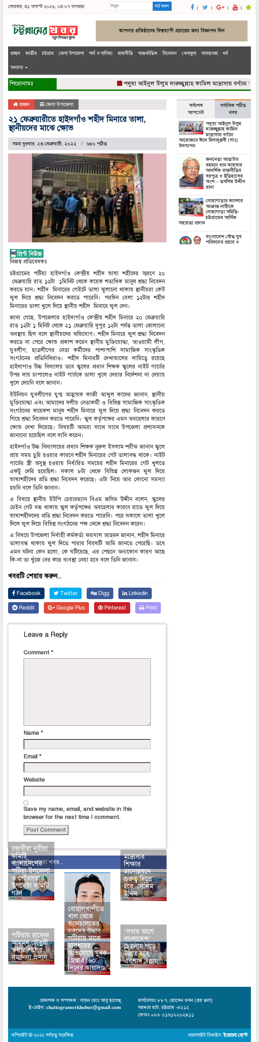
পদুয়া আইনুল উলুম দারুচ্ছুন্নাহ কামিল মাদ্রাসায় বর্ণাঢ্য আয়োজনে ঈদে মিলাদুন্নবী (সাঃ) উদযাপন (210, 134)
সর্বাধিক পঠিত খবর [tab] (233, 108)
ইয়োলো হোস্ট (236, 1035)
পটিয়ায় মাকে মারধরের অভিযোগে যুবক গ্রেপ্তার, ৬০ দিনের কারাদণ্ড (87, 953)
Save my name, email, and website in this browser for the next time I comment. (78, 813)
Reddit (26, 607)
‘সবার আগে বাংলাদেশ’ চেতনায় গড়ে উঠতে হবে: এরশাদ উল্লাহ (141, 946)
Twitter (68, 593)
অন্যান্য (17, 67)
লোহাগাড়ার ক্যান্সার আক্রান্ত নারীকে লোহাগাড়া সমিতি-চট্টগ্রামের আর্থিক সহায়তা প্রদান (211, 212)
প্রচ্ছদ (15, 53)
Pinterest (114, 607)
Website (34, 779)
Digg (103, 593)
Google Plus (70, 607)
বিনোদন (170, 53)
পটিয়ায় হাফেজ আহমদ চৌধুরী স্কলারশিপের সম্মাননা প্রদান (30, 946)
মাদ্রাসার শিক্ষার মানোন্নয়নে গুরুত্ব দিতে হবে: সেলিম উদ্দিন (138, 875)
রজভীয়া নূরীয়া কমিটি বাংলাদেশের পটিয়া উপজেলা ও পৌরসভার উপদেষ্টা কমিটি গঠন (30, 870)
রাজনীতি (125, 53)
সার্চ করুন (162, 6)
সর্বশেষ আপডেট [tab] (196, 108)
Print (150, 607)
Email (32, 756)
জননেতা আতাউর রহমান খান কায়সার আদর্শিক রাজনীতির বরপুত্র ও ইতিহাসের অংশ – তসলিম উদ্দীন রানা (225, 173)
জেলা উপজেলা (71, 53)
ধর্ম (225, 53)
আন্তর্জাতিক (147, 53)
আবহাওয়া (209, 53)
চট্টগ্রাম (48, 53)
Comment (38, 652)
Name (33, 732)
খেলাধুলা (189, 53)
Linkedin (137, 593)
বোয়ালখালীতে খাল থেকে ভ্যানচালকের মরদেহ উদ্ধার (86, 920)
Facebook (27, 593)
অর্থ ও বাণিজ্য (101, 53)
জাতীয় (31, 53)
